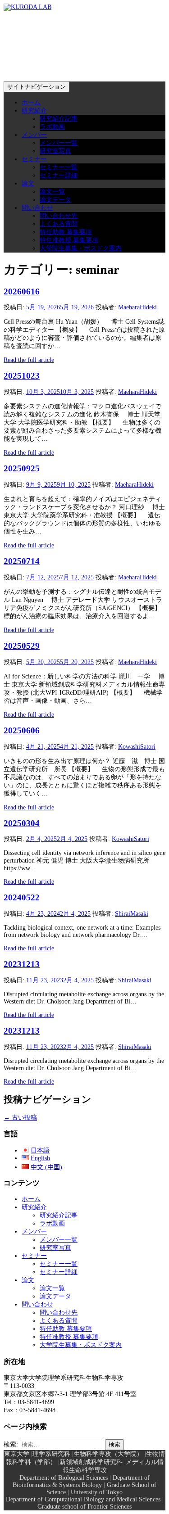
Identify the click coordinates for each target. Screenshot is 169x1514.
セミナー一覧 (59, 167)
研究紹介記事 (59, 118)
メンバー (34, 134)
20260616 (22, 291)
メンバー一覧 (59, 143)
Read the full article (29, 360)
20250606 (22, 730)
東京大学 (16, 1454)
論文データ (55, 199)
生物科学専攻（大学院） (108, 1454)
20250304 (22, 823)
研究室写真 (55, 151)
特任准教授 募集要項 (69, 240)
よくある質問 (59, 224)
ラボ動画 (52, 126)
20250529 (22, 646)
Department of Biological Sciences (63, 1477)
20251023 (22, 375)
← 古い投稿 (20, 1117)
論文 (28, 183)
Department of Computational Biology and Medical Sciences (83, 1499)
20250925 (22, 468)
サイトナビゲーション (36, 86)
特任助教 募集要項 (66, 232)
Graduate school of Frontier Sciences (84, 1506)
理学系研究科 (51, 1454)
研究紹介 (34, 110)
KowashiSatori (136, 746)
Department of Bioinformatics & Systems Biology (81, 1481)
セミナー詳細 (59, 175)
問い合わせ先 (59, 215)
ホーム (31, 102)
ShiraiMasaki (131, 913)
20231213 (22, 964)
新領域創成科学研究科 (91, 1462)
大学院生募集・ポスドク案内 (81, 248)
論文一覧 (52, 191)
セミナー (34, 159)
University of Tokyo (97, 1492)
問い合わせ (37, 207)
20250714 (22, 561)
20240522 (22, 897)
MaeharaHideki (137, 307)
